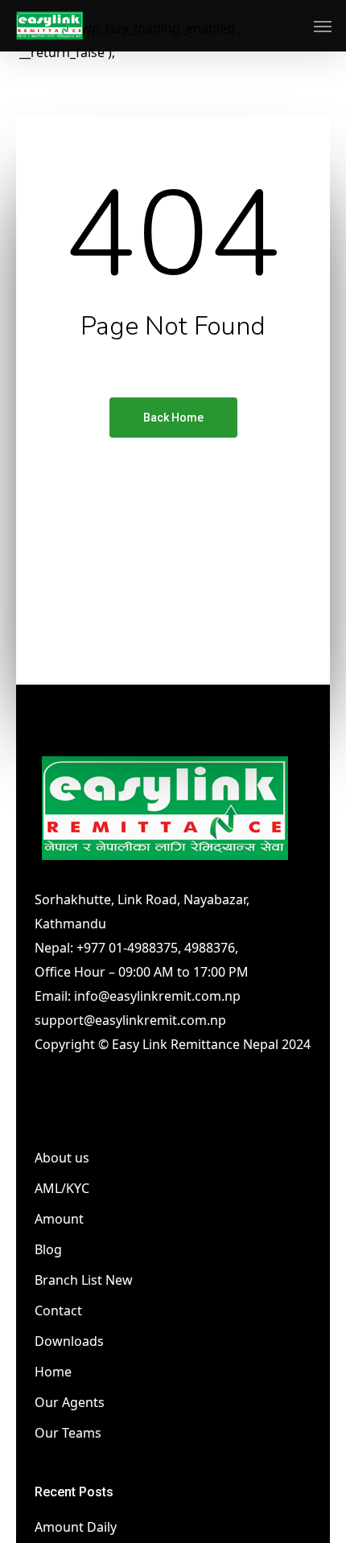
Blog (48, 1249)
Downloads (69, 1341)
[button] (323, 26)
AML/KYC (62, 1188)
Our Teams (68, 1433)
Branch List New (84, 1280)
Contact (58, 1310)
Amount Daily (76, 1527)
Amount (59, 1219)
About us (62, 1158)
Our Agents (70, 1402)
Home (53, 1371)
